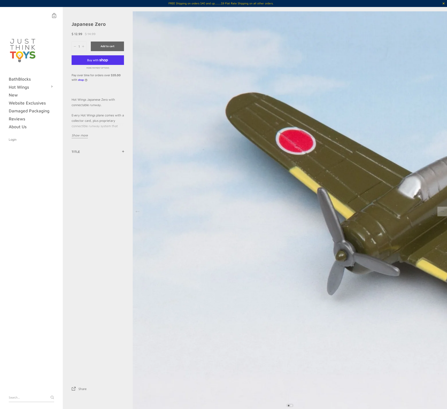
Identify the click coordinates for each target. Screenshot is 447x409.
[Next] (442, 211)
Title (76, 152)
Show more (80, 135)
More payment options (97, 68)
